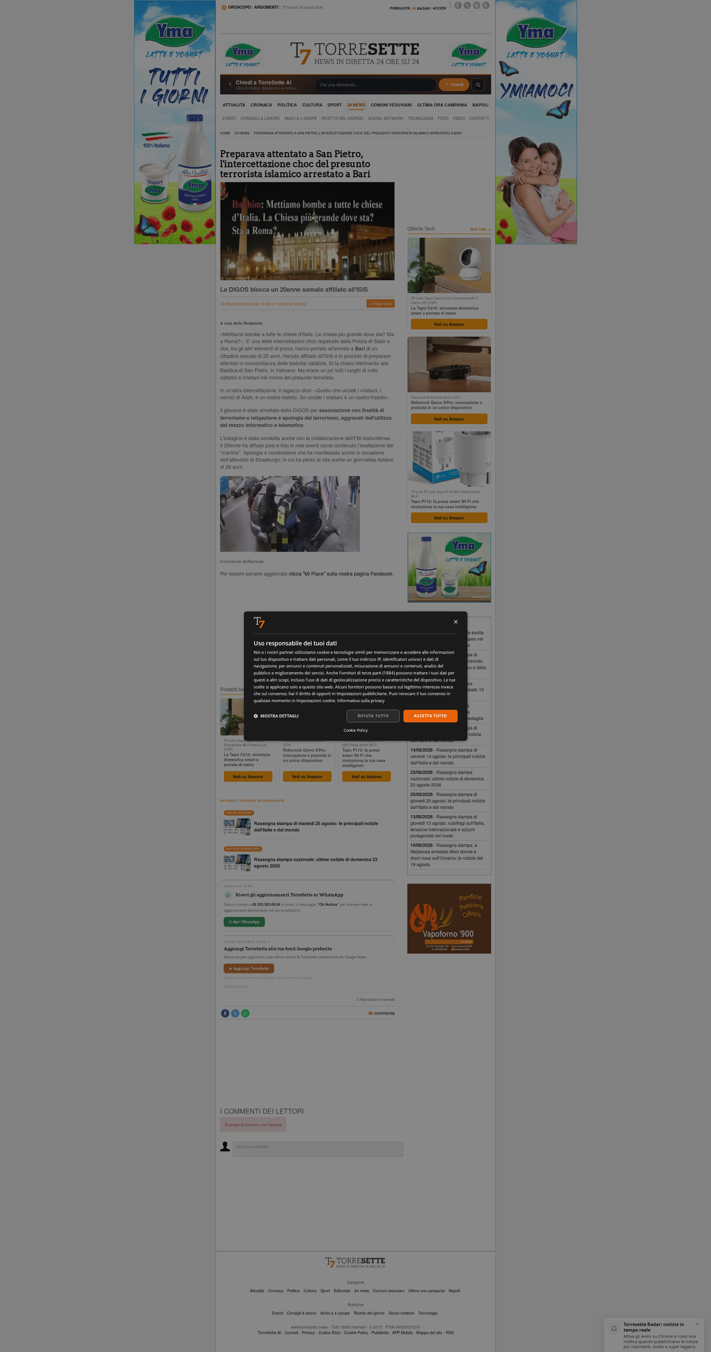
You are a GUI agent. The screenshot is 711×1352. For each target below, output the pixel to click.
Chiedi (457, 84)
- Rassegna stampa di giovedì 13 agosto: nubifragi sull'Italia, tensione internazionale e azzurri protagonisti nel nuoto (447, 826)
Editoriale (342, 1290)
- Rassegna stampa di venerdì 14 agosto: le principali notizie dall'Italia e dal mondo (447, 756)
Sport (325, 1290)
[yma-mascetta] (242, 54)
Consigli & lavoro (302, 1313)
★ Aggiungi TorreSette (249, 968)
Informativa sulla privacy (361, 701)
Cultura (310, 1290)
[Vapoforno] (449, 919)
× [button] (455, 622)
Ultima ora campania (426, 1290)
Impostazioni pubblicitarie (362, 694)
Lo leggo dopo (381, 303)
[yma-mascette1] (468, 54)
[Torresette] (355, 53)
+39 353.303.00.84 (265, 904)
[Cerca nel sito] (478, 84)
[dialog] (355, 676)
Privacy (308, 1332)
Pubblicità (380, 1332)
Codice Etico (329, 1332)
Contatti (291, 1332)
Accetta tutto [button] (430, 715)
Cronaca (275, 1290)
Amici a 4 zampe (335, 1313)
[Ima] (449, 568)
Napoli (454, 1290)
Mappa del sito (429, 1332)
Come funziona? (236, 986)
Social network (401, 1313)
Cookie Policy (356, 1332)
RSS (450, 1332)
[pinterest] (476, 5)
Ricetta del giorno (369, 1313)
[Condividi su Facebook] (225, 1013)
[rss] (485, 5)
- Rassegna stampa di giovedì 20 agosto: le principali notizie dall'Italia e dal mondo (447, 800)
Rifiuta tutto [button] (373, 715)
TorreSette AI (269, 1332)
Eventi (277, 1313)
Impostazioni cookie (315, 701)
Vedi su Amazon (248, 776)
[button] (276, 716)
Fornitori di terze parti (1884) (367, 673)
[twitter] (467, 5)
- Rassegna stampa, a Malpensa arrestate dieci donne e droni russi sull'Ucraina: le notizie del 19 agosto (446, 855)
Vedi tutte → (480, 229)
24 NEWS (242, 132)
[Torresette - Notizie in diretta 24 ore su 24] (356, 1262)
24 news (361, 1290)
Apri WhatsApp (246, 921)
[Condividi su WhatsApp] (245, 1013)
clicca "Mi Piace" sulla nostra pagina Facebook (340, 573)
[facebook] (458, 5)
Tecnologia (427, 1313)
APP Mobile (402, 1332)
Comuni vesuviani (388, 1290)
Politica (293, 1290)
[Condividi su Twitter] (235, 1013)
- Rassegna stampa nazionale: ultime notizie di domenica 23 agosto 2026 (447, 778)
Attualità (257, 1290)
